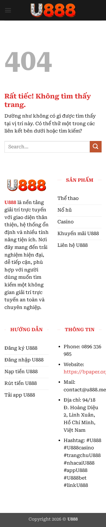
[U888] (53, 10)
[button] (7, 10)
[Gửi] (96, 146)
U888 (10, 202)
